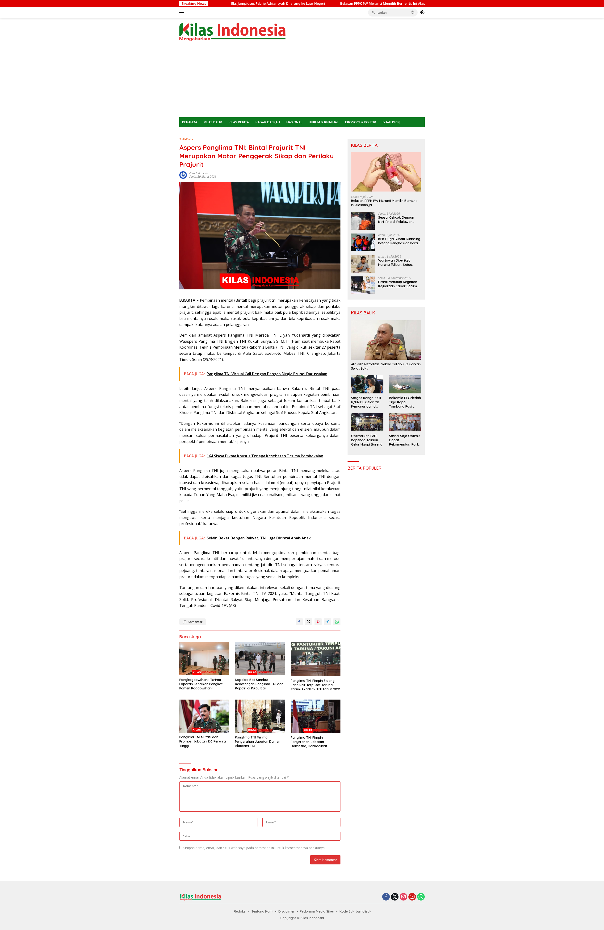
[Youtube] (412, 897)
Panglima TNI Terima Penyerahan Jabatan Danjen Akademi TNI (257, 741)
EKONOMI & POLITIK (360, 122)
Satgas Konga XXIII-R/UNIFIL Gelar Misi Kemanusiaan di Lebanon (366, 402)
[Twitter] (394, 897)
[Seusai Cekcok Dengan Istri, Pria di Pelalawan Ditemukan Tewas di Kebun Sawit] (363, 221)
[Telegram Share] (327, 621)
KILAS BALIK (213, 122)
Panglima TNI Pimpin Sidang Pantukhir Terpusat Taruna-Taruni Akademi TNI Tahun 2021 (315, 685)
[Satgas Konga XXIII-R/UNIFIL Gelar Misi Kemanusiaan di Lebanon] (367, 384)
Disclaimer (286, 911)
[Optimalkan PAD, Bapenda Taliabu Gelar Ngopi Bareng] (367, 422)
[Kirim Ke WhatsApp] (336, 621)
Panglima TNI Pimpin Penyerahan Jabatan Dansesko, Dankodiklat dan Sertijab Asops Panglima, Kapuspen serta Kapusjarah (314, 741)
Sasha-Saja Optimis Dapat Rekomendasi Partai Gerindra (405, 440)
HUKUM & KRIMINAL (324, 122)
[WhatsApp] (421, 897)
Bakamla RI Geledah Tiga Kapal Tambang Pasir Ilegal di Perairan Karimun (405, 402)
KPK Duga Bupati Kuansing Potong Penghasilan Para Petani (399, 241)
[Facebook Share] (299, 621)
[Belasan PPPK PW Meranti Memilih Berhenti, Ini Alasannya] (386, 172)
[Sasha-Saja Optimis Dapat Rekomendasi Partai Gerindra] (405, 422)
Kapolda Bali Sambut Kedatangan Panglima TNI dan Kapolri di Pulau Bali (259, 684)
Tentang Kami (262, 911)
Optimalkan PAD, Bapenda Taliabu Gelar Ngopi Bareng (366, 440)
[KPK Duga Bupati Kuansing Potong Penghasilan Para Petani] (363, 242)
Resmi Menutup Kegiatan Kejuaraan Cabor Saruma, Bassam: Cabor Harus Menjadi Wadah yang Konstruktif (399, 284)
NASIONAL (294, 122)
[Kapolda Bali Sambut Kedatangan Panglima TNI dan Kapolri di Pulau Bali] (260, 658)
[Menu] (182, 12)
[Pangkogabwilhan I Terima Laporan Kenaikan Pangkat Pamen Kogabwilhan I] (204, 658)
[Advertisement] (302, 82)
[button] (413, 12)
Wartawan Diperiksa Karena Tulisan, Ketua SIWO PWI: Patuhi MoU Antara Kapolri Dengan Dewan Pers (396, 262)
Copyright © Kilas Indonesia (302, 918)
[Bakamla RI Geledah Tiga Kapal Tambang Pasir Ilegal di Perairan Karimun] (405, 384)
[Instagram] (403, 897)
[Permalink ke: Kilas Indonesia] (183, 174)
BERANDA (189, 122)
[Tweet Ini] (308, 621)
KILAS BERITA (239, 122)
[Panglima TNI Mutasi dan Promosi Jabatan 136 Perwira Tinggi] (204, 716)
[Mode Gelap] (422, 12)
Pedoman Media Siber (317, 911)
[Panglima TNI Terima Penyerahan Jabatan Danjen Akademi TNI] (260, 716)
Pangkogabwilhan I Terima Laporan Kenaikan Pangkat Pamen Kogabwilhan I (200, 684)
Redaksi (240, 911)
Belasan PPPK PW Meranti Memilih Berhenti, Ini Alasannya (341, 3)
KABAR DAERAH (268, 122)
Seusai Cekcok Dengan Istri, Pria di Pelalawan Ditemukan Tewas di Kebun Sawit (399, 219)
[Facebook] (386, 897)
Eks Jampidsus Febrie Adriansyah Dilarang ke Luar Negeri (231, 3)
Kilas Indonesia (198, 173)
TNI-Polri (186, 139)
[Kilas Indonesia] (232, 31)
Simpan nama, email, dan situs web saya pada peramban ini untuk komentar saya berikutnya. (254, 848)
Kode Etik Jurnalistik (355, 911)
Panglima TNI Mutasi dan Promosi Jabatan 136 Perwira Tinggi (202, 741)
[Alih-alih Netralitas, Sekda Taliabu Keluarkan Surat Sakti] (386, 340)
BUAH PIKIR (391, 122)
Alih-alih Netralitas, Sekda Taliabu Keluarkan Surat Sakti (386, 366)
